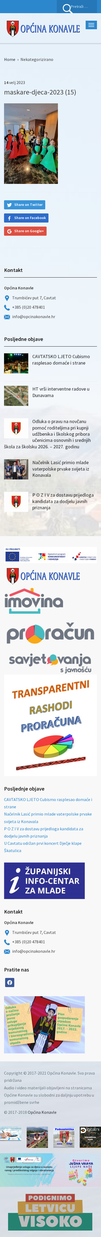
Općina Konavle (42, 1112)
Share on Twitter (28, 204)
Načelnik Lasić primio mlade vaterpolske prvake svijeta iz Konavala (60, 468)
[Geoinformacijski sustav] (90, 1137)
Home (9, 59)
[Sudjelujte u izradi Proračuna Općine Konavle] (10, 1134)
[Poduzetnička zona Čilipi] (64, 1137)
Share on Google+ (29, 230)
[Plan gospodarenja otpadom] (64, 1024)
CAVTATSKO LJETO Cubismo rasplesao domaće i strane (61, 359)
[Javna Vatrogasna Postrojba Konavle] (37, 1137)
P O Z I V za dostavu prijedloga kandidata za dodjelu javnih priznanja (63, 501)
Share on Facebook (30, 217)
